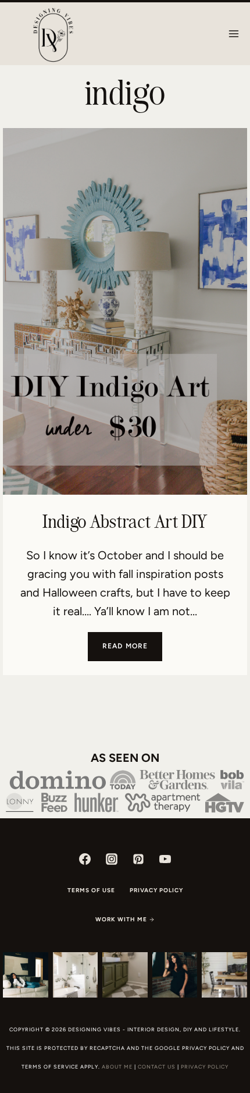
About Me (117, 1066)
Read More (132, 651)
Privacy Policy (156, 890)
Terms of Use (91, 890)
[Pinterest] (138, 859)
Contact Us (157, 1066)
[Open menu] (233, 33)
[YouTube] (165, 859)
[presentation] (125, 311)
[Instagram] (111, 859)
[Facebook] (85, 859)
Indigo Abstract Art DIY (125, 521)
